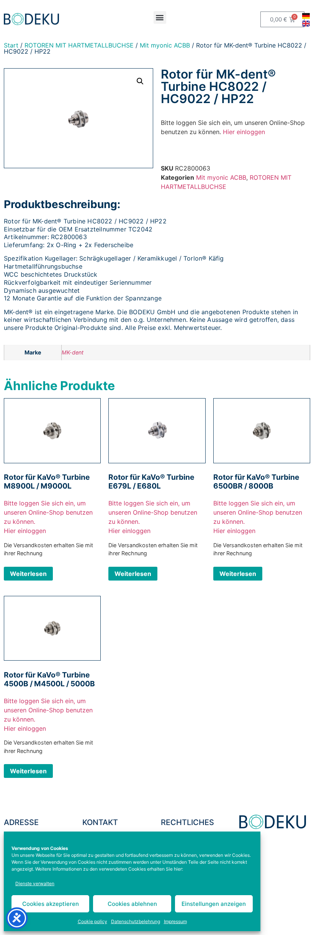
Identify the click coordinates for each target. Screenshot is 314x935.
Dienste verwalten (34, 883)
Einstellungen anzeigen (214, 903)
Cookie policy (92, 921)
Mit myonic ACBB (165, 45)
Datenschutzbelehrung (135, 921)
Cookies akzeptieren (50, 903)
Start (11, 45)
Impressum (175, 921)
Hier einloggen (244, 132)
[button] (160, 17)
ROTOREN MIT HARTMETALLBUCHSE (79, 45)
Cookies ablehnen (132, 903)
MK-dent (72, 352)
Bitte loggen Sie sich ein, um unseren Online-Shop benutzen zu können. (48, 512)
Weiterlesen (28, 573)
